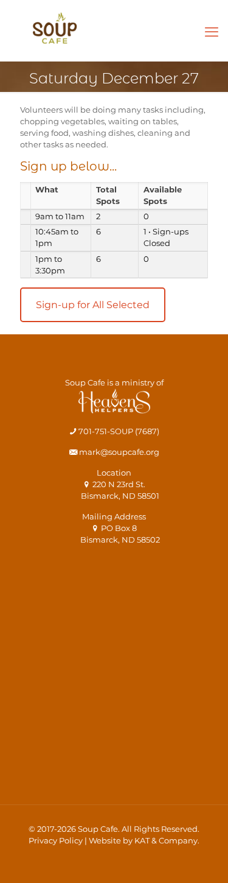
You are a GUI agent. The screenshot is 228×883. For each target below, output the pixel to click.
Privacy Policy (56, 840)
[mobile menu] (211, 32)
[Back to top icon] (203, 858)
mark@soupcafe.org (118, 452)
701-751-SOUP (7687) (118, 431)
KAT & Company (166, 840)
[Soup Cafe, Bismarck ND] (54, 33)
